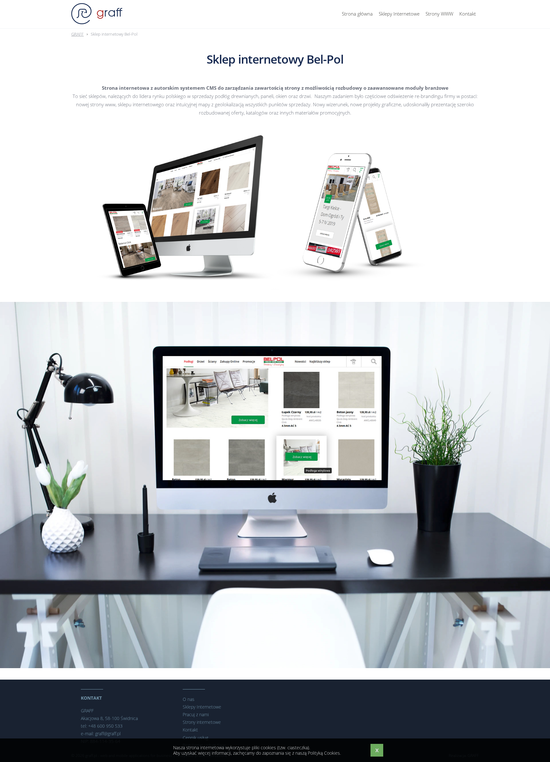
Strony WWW (439, 13)
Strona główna (357, 13)
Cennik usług (195, 738)
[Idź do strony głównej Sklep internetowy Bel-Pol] (96, 13)
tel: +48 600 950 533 (102, 726)
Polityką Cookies (324, 753)
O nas (188, 699)
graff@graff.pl (108, 734)
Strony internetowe (202, 722)
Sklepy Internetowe (399, 13)
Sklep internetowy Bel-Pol (114, 34)
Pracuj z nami (196, 714)
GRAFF (77, 34)
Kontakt (467, 13)
